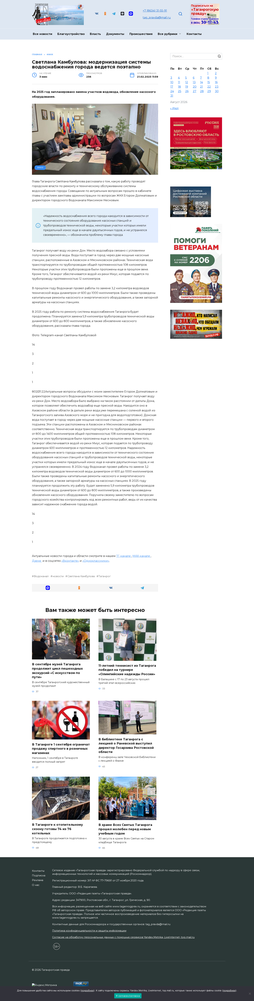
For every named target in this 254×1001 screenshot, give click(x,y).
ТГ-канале (123, 556)
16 (216, 82)
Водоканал (41, 576)
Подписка (38, 875)
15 (208, 82)
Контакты (194, 34)
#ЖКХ (40, 167)
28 (202, 91)
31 (171, 95)
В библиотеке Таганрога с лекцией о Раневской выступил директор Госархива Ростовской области (126, 745)
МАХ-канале (142, 556)
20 (194, 86)
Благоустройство (71, 34)
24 (172, 91)
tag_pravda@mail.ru (157, 17)
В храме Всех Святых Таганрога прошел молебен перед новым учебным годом (125, 829)
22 (209, 86)
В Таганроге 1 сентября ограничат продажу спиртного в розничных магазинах (61, 748)
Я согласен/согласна (128, 995)
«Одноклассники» (95, 560)
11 (179, 82)
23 (216, 86)
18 (179, 86)
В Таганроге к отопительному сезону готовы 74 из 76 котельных (57, 829)
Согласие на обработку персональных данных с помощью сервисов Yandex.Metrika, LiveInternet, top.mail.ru (123, 937)
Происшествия (141, 34)
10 (171, 82)
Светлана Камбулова (81, 576)
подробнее (87, 990)
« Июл (174, 108)
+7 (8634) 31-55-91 (155, 10)
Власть (95, 34)
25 (179, 91)
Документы (115, 34)
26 (187, 91)
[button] (48, 588)
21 (201, 86)
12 (186, 82)
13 (194, 82)
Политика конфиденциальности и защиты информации (89, 930)
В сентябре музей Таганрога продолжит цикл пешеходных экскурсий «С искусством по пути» (57, 670)
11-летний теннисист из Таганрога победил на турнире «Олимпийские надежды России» (127, 670)
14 (201, 82)
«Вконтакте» (70, 560)
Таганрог (104, 576)
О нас (35, 885)
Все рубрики (167, 34)
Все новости (42, 34)
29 (209, 91)
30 (217, 91)
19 (186, 86)
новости (58, 576)
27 (194, 91)
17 (171, 86)
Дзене (37, 560)
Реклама (37, 880)
